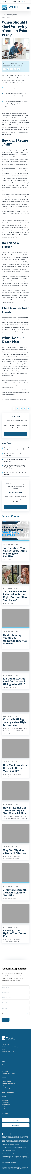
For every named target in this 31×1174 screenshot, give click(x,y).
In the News (5, 1113)
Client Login (26, 1)
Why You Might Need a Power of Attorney (15, 852)
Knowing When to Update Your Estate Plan (14, 933)
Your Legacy (5, 1106)
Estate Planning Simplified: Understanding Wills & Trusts (15, 639)
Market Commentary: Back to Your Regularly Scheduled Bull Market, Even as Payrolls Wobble (16, 467)
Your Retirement (6, 1104)
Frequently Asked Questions (9, 1073)
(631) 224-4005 (16, 1)
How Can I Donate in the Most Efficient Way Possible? (15, 768)
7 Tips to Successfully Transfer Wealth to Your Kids (15, 892)
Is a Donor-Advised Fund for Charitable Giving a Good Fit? (14, 681)
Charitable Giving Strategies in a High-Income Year (15, 722)
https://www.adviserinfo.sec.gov (9, 1156)
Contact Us (15, 434)
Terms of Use (13, 1162)
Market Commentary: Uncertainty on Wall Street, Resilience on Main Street (16, 449)
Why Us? (4, 1064)
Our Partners (5, 1071)
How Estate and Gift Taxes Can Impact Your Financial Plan (14, 810)
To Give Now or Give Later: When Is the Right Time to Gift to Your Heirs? (15, 596)
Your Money (5, 1100)
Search (7, 1)
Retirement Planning (7, 1085)
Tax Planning (5, 1090)
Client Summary (15, 1125)
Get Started (15, 507)
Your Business (5, 1102)
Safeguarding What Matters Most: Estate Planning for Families (15, 552)
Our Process (5, 1067)
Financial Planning (6, 1081)
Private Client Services (8, 1092)
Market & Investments (7, 1111)
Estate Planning (6, 1088)
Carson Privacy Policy (6, 1162)
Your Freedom (5, 1109)
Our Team (4, 1069)
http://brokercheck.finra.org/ (22, 1156)
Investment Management (8, 1083)
